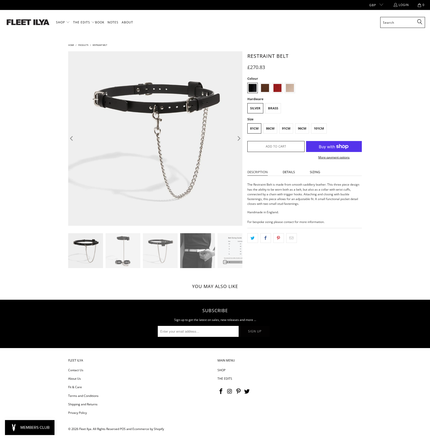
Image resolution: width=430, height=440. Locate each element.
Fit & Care (75, 387)
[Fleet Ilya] (28, 22)
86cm (270, 128)
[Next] (239, 138)
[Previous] (72, 138)
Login (404, 5)
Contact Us (75, 370)
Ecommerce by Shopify (148, 429)
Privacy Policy (77, 413)
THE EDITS (224, 378)
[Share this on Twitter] (252, 238)
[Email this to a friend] (291, 238)
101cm (319, 128)
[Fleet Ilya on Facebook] (221, 391)
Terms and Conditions (83, 396)
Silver (255, 108)
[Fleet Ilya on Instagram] (230, 391)
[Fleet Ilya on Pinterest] (238, 391)
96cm (302, 128)
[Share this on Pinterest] (278, 238)
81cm (254, 128)
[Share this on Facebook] (265, 238)
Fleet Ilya (85, 429)
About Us (74, 378)
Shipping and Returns (83, 404)
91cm (286, 128)
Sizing (315, 172)
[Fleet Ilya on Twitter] (247, 391)
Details (289, 172)
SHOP (221, 370)
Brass (273, 108)
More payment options (334, 157)
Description (257, 172)
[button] (63, 22)
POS (123, 429)
